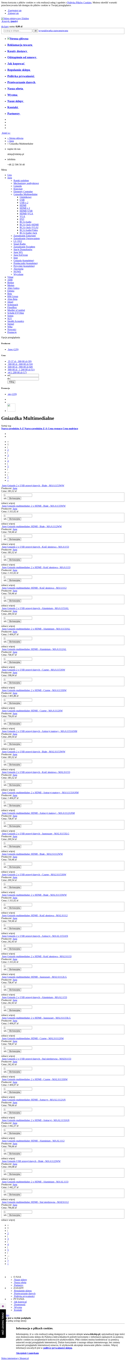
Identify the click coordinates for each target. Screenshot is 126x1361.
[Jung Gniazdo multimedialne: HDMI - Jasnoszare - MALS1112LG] (1, 977)
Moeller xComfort (16, 310)
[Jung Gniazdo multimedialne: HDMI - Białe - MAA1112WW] (1, 526)
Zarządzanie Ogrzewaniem (27, 238)
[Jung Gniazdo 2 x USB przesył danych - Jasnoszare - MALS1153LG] (1, 833)
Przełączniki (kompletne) (26, 263)
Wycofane (18, 274)
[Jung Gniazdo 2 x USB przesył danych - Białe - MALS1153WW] (1, 751)
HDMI (23, 205)
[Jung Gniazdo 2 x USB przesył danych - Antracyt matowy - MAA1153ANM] (1, 731)
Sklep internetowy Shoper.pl (15, 1358)
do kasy (5, 26)
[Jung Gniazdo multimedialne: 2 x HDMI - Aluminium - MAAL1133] (1, 1181)
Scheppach (12, 304)
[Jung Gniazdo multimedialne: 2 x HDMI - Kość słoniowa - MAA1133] (1, 567)
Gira (9, 175)
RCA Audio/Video (29, 230)
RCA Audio (25, 222)
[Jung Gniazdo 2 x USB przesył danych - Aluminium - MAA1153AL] (1, 608)
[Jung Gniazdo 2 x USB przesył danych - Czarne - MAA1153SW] (1, 669)
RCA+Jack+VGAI (29, 227)
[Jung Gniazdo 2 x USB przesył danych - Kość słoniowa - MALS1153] (1, 772)
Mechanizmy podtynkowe (26, 183)
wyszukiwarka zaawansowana (53, 30)
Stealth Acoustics (15, 321)
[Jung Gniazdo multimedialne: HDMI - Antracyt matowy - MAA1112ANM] (1, 813)
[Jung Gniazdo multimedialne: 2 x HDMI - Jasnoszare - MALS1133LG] (1, 1018)
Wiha (9, 326)
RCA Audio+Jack (28, 233)
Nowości (11, 329)
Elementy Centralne (23, 191)
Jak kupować (20, 1301)
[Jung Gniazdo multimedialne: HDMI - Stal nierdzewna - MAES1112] (1, 1202)
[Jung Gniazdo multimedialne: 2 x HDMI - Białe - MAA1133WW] (1, 506)
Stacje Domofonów (23, 249)
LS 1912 (18, 241)
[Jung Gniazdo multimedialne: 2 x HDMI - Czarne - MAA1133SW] (1, 690)
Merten (10, 285)
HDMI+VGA (26, 213)
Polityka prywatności (24, 1296)
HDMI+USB (26, 211)
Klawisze (18, 188)
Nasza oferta (20, 1282)
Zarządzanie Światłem (24, 246)
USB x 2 (24, 202)
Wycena (18, 1307)
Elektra (10, 291)
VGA (22, 216)
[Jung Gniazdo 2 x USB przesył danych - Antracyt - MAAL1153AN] (1, 936)
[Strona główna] (15, 18)
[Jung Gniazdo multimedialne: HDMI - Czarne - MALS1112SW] (1, 1038)
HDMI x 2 (25, 208)
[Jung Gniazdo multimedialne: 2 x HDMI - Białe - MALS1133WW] (1, 895)
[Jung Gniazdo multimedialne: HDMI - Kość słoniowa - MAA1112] (1, 588)
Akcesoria (18, 268)
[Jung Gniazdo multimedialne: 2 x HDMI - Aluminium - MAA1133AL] (1, 629)
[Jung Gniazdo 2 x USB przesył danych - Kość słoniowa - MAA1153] (1, 547)
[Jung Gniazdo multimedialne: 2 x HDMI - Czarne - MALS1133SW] (1, 1079)
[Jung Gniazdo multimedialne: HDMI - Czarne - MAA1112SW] (1, 710)
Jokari (10, 302)
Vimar (10, 277)
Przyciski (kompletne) (24, 266)
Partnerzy (18, 1285)
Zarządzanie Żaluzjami (25, 235)
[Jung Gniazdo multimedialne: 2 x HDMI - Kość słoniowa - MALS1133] (1, 956)
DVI (22, 219)
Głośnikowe (26, 197)
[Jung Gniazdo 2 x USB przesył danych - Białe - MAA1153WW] (1, 485)
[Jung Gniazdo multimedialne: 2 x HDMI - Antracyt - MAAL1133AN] (1, 1120)
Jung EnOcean (21, 255)
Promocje (12, 332)
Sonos (10, 315)
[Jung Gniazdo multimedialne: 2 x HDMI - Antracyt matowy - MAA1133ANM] (1, 792)
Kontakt (18, 1310)
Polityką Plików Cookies (79, 2)
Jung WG (18, 252)
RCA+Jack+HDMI (29, 224)
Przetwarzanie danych (24, 1293)
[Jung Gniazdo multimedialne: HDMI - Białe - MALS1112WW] (1, 854)
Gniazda (18, 186)
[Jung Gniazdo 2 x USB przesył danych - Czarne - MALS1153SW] (1, 874)
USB (22, 200)
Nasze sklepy (20, 1279)
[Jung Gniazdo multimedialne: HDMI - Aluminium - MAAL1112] (1, 1141)
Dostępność (20, 1304)
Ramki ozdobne (21, 180)
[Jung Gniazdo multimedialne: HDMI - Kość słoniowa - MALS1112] (1, 915)
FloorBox (12, 307)
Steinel (10, 324)
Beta (9, 293)
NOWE (17, 271)
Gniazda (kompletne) (24, 260)
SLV (9, 318)
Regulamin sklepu (23, 1290)
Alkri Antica (13, 288)
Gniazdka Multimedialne (25, 194)
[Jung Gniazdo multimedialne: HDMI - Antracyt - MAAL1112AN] (1, 1099)
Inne (16, 257)
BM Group (12, 296)
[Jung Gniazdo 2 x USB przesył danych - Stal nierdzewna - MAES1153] (1, 1058)
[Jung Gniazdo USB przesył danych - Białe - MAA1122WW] (1, 1161)
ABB (10, 280)
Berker (10, 282)
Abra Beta (12, 299)
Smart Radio (20, 244)
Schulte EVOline (15, 313)
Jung (9, 177)
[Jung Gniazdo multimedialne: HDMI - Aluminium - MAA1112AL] (1, 649)
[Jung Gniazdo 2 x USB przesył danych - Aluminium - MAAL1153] (1, 997)
